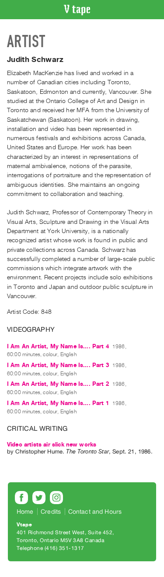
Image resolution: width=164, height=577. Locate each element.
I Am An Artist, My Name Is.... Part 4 (58, 346)
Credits (51, 511)
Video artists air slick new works (51, 444)
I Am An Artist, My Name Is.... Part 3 (58, 365)
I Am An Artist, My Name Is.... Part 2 (58, 384)
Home (25, 511)
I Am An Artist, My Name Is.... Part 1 (58, 403)
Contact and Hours (95, 511)
